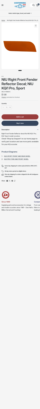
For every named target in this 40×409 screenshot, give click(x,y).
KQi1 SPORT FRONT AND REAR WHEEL (17, 156)
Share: (3, 181)
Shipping (4, 97)
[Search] (32, 5)
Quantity (4, 103)
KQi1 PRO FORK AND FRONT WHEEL (16, 159)
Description (5, 130)
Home (3, 20)
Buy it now (20, 123)
